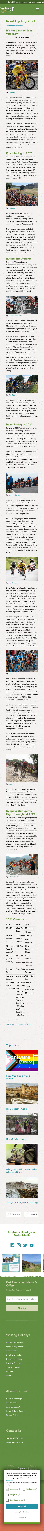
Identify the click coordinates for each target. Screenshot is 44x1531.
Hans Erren (13, 784)
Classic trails (11, 1351)
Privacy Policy (29, 1290)
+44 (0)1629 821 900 (14, 1438)
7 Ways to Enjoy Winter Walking (22, 1202)
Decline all (22, 1517)
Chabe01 (12, 92)
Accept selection (22, 1512)
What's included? (13, 1407)
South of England (13, 1367)
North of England (13, 1363)
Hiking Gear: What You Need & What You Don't (21, 1171)
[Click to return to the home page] (7, 10)
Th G (10, 673)
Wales (8, 1375)
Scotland (9, 1371)
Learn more (10, 1480)
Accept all (22, 1506)
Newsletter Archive (14, 1290)
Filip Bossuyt (13, 583)
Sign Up (22, 1308)
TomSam (12, 395)
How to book (11, 1403)
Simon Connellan (15, 315)
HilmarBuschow (14, 877)
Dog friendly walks (14, 1355)
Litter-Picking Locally (16, 1139)
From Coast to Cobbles (18, 1108)
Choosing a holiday (14, 1359)
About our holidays (14, 1398)
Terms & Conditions (14, 1411)
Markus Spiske (14, 495)
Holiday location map (15, 1342)
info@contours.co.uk (14, 1442)
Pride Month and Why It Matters (18, 1077)
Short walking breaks (15, 1346)
